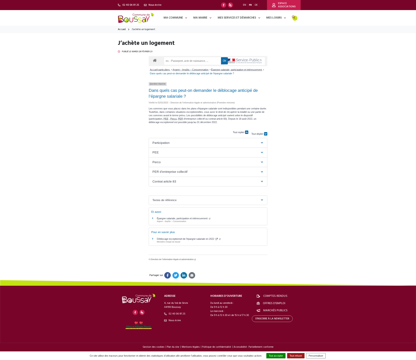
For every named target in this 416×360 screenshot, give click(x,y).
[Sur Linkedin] (184, 275)
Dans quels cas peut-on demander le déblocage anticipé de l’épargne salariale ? (192, 73)
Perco (173, 118)
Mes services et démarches (237, 17)
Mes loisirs (274, 17)
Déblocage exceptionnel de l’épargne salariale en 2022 (186, 238)
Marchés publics (275, 310)
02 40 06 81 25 (176, 314)
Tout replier (239, 132)
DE (256, 5)
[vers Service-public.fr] (244, 61)
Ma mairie (200, 17)
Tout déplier (257, 132)
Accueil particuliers (160, 69)
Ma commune (173, 17)
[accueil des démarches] (154, 59)
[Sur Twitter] (175, 275)
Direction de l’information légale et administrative (172, 259)
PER (180, 118)
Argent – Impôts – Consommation (191, 69)
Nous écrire (174, 320)
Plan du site (173, 347)
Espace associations (287, 5)
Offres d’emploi (274, 303)
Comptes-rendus (275, 296)
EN (244, 5)
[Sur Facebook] (167, 275)
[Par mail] (192, 275)
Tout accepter (276, 355)
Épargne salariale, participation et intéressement (236, 69)
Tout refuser (296, 355)
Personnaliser (316, 355)
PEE (165, 118)
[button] (208, 143)
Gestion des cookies (153, 347)
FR (250, 5)
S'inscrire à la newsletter (272, 319)
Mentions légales (191, 347)
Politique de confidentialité (216, 347)
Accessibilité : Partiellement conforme (253, 347)
